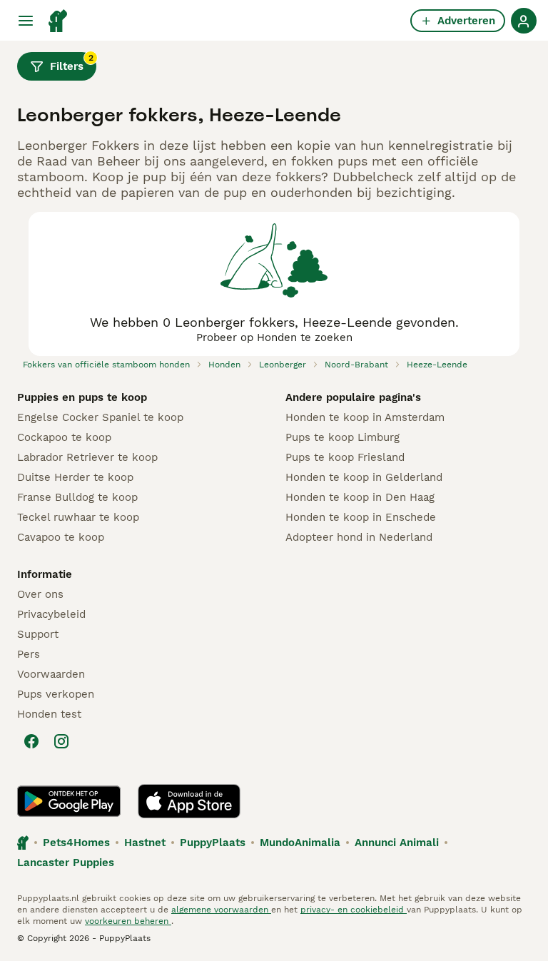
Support (38, 634)
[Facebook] (31, 741)
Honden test (49, 714)
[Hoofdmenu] (25, 20)
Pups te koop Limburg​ (342, 437)
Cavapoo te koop (60, 537)
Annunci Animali (397, 842)
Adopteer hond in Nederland (358, 537)
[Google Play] (69, 801)
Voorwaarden (51, 674)
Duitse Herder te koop (75, 477)
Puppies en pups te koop (82, 397)
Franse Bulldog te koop (77, 497)
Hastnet (145, 842)
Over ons (40, 594)
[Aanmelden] (524, 21)
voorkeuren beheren (128, 921)
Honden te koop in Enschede (360, 517)
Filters (71, 63)
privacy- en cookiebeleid (353, 910)
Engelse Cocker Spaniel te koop (100, 417)
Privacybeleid (51, 614)
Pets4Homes (76, 842)
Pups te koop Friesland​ (345, 457)
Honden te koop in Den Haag (360, 497)
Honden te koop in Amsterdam (365, 417)
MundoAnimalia (300, 842)
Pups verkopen (55, 694)
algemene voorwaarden (221, 910)
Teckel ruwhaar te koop (78, 517)
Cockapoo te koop (64, 437)
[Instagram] (61, 741)
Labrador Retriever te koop (87, 457)
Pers (28, 654)
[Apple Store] (189, 801)
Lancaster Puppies (65, 862)
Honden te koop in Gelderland (363, 477)
